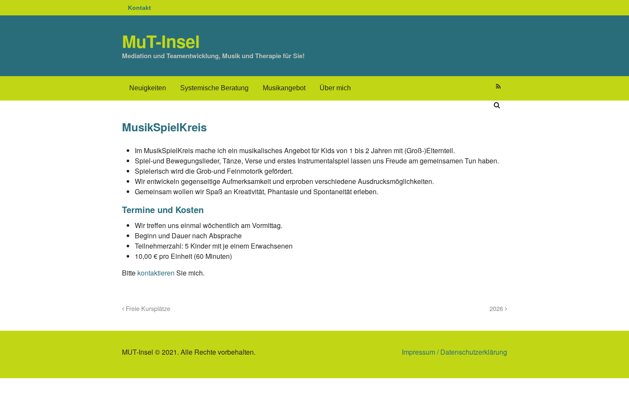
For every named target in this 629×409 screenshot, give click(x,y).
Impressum (418, 352)
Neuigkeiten (147, 88)
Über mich (335, 88)
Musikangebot (284, 88)
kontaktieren (156, 273)
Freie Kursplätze (147, 308)
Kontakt (139, 7)
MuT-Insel (161, 41)
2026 (497, 308)
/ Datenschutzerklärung (471, 352)
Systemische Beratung (214, 88)
